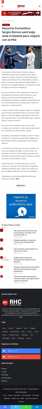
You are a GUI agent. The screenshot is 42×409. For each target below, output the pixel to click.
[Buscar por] (40, 7)
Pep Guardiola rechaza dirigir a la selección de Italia (26, 250)
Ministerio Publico (14, 335)
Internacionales (15, 331)
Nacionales (25, 335)
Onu (32, 335)
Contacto (21, 401)
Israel (23, 331)
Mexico (5, 335)
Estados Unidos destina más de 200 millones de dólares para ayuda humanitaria (26, 269)
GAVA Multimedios (21, 392)
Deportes (10, 21)
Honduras (5, 331)
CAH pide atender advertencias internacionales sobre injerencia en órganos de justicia (26, 279)
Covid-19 (11, 328)
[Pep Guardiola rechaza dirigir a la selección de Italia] (7, 251)
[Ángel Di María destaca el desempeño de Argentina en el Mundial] (7, 260)
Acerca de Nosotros (32, 398)
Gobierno (32, 328)
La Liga (29, 331)
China (4, 328)
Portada (3, 368)
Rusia (13, 338)
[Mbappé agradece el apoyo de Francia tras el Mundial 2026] (7, 243)
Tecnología (21, 338)
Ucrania (28, 338)
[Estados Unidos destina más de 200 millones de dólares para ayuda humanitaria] (7, 270)
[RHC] (21, 6)
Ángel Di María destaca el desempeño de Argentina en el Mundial (25, 260)
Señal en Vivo (15, 398)
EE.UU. (26, 328)
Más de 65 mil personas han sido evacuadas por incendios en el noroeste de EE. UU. (25, 233)
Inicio (5, 21)
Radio (22, 398)
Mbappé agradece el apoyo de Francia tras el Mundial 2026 (25, 241)
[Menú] (2, 7)
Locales (36, 331)
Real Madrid (6, 338)
